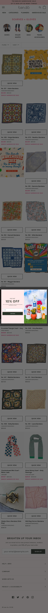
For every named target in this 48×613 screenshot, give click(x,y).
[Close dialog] (45, 291)
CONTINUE (12, 313)
